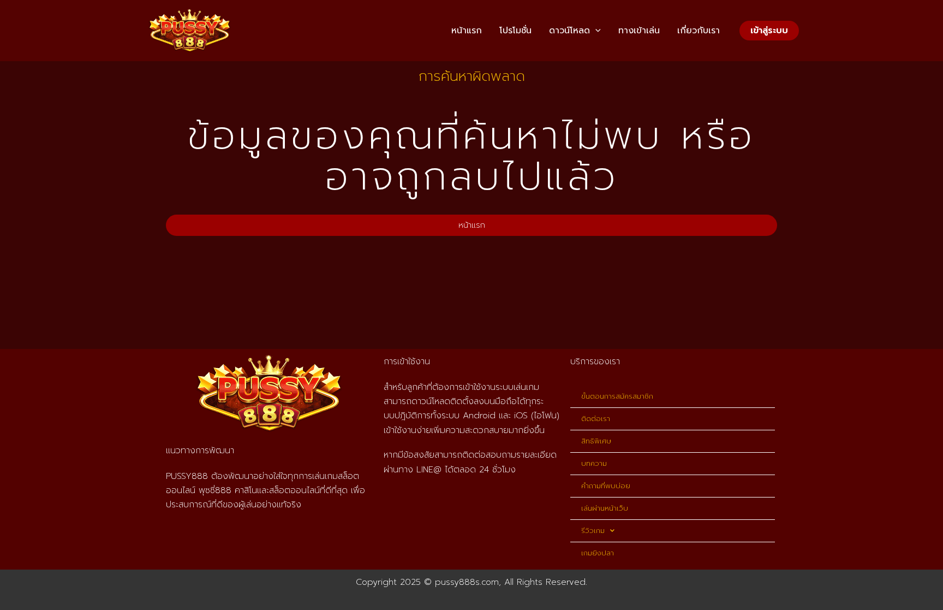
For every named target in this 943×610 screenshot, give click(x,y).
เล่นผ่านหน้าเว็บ (604, 508)
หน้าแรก (466, 30)
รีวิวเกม (593, 530)
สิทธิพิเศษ (596, 441)
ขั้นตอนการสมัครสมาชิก (617, 396)
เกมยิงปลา (597, 553)
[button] (595, 31)
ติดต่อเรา (595, 418)
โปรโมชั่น (515, 30)
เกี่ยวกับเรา (698, 30)
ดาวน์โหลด (569, 30)
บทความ (594, 463)
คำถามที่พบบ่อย (605, 486)
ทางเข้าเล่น (639, 30)
